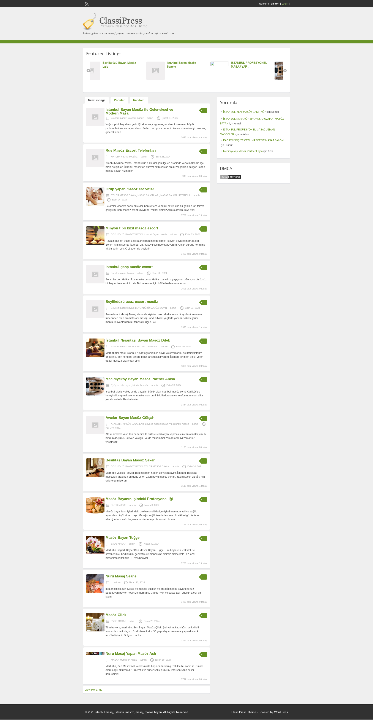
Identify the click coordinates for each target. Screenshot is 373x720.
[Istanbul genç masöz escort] (95, 282)
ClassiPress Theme (243, 712)
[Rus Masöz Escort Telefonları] (95, 166)
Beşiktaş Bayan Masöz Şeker (130, 460)
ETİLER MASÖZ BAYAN (123, 195)
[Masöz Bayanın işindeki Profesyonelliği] (95, 512)
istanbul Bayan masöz (155, 234)
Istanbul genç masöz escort (129, 267)
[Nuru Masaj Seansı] (95, 591)
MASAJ (115, 659)
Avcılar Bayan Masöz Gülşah (130, 418)
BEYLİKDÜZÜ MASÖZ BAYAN (127, 234)
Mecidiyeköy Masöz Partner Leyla (243, 151)
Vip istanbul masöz (179, 424)
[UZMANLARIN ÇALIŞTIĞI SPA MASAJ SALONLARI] (231, 79)
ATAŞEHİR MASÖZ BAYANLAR (127, 424)
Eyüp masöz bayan (121, 385)
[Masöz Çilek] (95, 630)
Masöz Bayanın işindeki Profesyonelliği (139, 499)
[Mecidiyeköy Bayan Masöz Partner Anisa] (95, 394)
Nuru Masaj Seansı (122, 576)
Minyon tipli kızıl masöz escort (132, 228)
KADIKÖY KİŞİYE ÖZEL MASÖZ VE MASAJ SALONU (254, 140)
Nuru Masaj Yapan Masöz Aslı (131, 654)
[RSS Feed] (86, 3)
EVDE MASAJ (118, 543)
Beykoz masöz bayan (122, 308)
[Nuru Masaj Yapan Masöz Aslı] (95, 654)
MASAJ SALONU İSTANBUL (175, 195)
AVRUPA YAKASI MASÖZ (124, 156)
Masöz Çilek (116, 615)
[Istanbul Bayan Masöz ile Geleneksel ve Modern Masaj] (95, 125)
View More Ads (93, 689)
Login (284, 3)
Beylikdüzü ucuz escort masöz (132, 302)
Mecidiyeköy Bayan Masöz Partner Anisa (140, 379)
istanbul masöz (119, 118)
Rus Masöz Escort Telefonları (131, 150)
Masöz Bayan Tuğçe (122, 538)
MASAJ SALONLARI (148, 195)
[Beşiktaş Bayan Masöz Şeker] (95, 475)
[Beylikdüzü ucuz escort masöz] (95, 317)
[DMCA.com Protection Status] (231, 178)
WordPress (281, 712)
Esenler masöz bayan (122, 273)
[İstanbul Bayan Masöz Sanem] (102, 79)
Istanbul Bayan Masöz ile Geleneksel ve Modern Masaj (139, 111)
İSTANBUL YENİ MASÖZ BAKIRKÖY (244, 111)
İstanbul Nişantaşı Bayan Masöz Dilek (138, 340)
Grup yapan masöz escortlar (130, 189)
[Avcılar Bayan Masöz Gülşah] (95, 433)
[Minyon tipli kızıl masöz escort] (95, 243)
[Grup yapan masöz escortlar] (95, 204)
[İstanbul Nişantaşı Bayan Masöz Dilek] (95, 356)
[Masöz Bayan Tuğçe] (95, 553)
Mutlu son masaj (128, 659)
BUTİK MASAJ (118, 505)
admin (150, 118)
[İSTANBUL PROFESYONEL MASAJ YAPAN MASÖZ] (166, 65)
